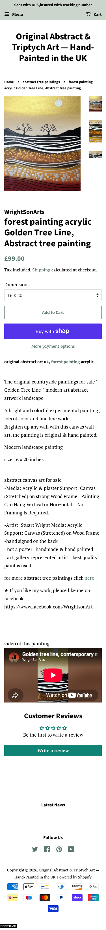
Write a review (53, 750)
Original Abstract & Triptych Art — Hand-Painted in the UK (53, 47)
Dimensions (16, 284)
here (89, 578)
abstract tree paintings (41, 81)
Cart (97, 14)
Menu (17, 14)
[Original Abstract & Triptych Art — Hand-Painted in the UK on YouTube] (71, 850)
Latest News (53, 805)
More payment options (53, 346)
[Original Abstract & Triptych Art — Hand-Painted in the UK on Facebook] (47, 850)
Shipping (41, 270)
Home (9, 81)
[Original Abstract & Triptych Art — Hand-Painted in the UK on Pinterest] (59, 850)
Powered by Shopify (74, 877)
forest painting (65, 362)
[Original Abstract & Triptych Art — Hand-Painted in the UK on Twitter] (35, 850)
